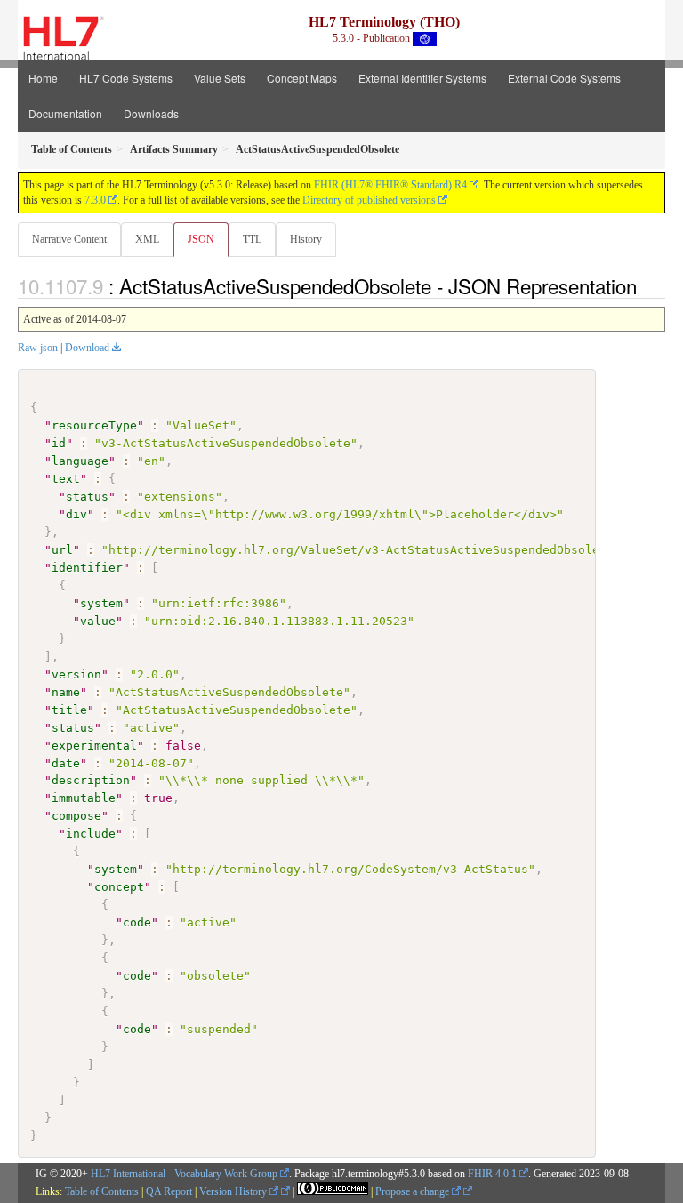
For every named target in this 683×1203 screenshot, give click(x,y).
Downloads (151, 113)
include (91, 833)
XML (147, 239)
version (76, 674)
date (66, 763)
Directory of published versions (369, 200)
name (66, 692)
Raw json (38, 347)
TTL (252, 239)
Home (43, 77)
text (66, 478)
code (137, 922)
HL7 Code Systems (126, 77)
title (69, 710)
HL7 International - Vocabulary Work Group (184, 1173)
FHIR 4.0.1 (492, 1173)
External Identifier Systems (422, 77)
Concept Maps (302, 77)
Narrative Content (69, 239)
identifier (87, 567)
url (62, 550)
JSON (201, 239)
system (101, 603)
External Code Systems (564, 77)
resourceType (94, 425)
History (306, 239)
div (76, 514)
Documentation (65, 113)
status (87, 496)
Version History (234, 1191)
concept (119, 887)
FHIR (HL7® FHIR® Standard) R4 (390, 185)
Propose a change (413, 1191)
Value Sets (219, 77)
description (91, 780)
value (98, 621)
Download (87, 347)
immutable (84, 798)
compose (76, 815)
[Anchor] (646, 285)
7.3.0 (95, 200)
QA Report (169, 1191)
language (80, 461)
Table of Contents (102, 1191)
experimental (94, 745)
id (59, 443)
